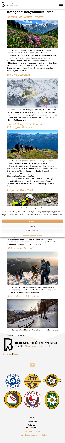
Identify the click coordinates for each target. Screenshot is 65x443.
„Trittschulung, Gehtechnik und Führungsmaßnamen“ (25, 125)
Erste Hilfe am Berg (18, 74)
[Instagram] (32, 365)
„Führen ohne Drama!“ (20, 248)
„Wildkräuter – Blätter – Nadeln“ (25, 16)
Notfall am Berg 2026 (20, 190)
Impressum (39, 235)
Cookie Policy (26, 235)
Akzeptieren (32, 221)
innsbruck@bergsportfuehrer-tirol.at (32, 435)
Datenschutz (33, 235)
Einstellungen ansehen (32, 231)
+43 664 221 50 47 (32, 431)
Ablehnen (32, 226)
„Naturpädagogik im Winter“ (23, 296)
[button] (62, 208)
